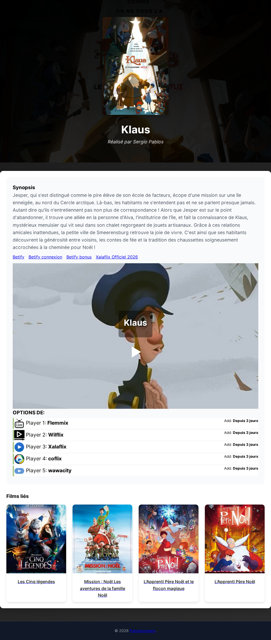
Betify (18, 257)
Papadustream (143, 630)
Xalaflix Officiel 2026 (117, 257)
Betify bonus (79, 257)
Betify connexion (45, 257)
